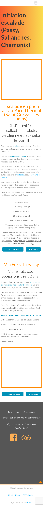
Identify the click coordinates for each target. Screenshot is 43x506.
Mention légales (14, 495)
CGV (24, 495)
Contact (31, 495)
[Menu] (35, 3)
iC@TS (29, 502)
